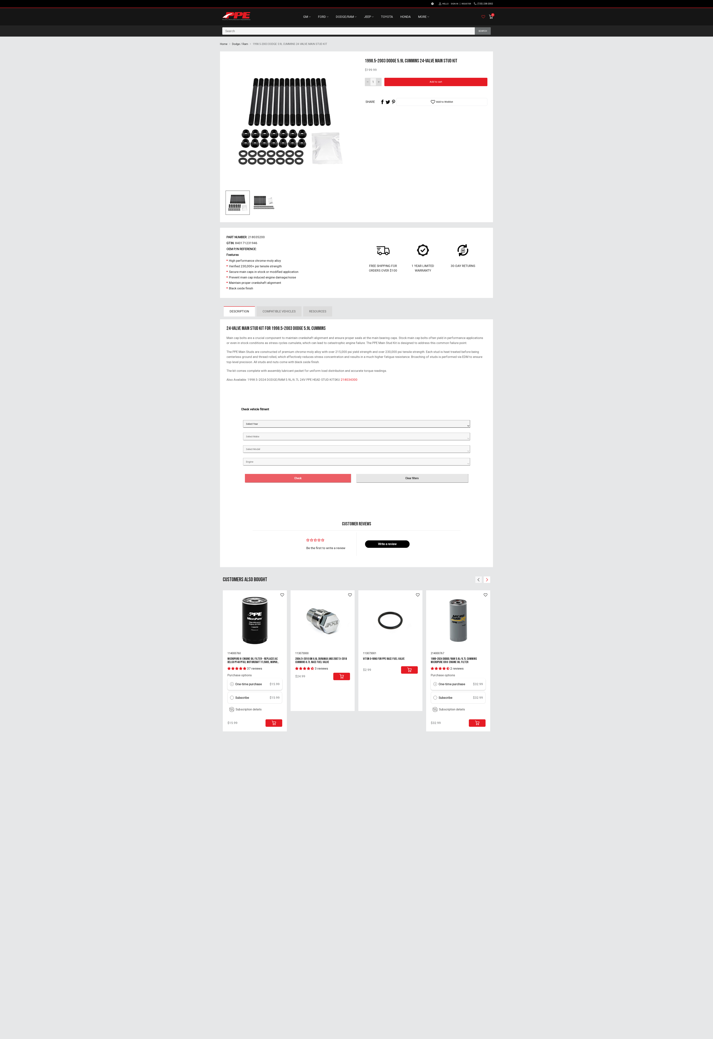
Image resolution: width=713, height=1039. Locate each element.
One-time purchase (248, 684)
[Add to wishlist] (282, 595)
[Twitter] (388, 102)
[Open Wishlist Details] (483, 16)
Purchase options (239, 675)
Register (466, 4)
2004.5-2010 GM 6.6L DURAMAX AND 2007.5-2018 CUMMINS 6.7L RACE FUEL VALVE (321, 660)
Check (298, 478)
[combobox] (356, 31)
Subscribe (242, 697)
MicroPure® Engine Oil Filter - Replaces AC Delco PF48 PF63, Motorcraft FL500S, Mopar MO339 (252, 662)
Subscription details (249, 709)
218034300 (349, 379)
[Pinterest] (393, 102)
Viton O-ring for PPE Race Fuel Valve (384, 659)
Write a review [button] (387, 544)
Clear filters (412, 478)
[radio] (232, 684)
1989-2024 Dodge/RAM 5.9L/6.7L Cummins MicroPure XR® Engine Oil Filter (454, 660)
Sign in (454, 4)
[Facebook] (382, 102)
